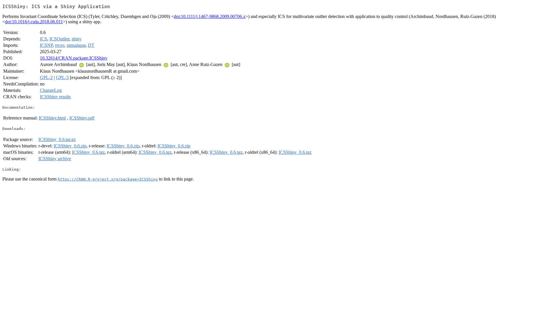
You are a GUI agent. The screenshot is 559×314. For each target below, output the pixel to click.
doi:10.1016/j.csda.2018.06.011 (34, 21)
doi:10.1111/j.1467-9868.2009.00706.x (209, 16)
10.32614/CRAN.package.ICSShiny (73, 58)
